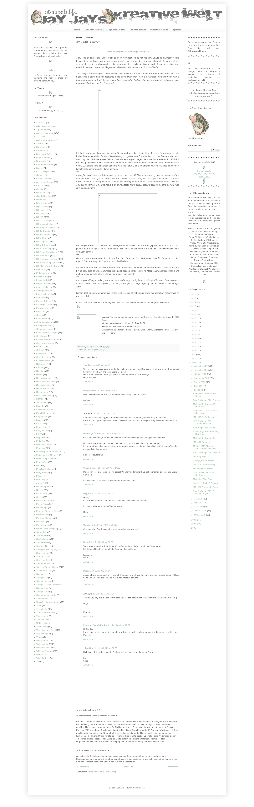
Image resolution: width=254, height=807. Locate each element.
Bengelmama (89, 390)
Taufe (38, 605)
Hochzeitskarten (43, 385)
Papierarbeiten (43, 500)
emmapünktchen (44, 290)
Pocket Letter (42, 514)
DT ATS (39, 217)
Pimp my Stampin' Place (47, 511)
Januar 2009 (200, 515)
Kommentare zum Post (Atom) (102, 772)
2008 (194, 520)
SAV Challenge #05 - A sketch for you (203, 492)
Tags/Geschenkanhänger (48, 602)
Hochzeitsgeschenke (46, 381)
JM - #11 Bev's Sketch (203, 417)
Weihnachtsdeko (44, 647)
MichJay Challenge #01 (204, 438)
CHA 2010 (41, 185)
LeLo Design (42, 423)
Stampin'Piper (90, 468)
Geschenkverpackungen (47, 339)
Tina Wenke (41, 609)
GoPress (40, 350)
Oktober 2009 (200, 374)
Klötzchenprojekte (44, 409)
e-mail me (50, 70)
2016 (194, 334)
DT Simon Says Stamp (46, 252)
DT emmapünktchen (45, 224)
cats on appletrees (45, 182)
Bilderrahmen (42, 157)
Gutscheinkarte (43, 360)
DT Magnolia (42, 241)
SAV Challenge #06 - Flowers (206, 452)
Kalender (40, 406)
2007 (194, 524)
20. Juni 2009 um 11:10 (104, 594)
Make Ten (40, 441)
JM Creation (42, 402)
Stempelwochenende (46, 595)
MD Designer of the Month (48, 451)
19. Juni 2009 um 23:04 (107, 525)
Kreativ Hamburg (44, 413)
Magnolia (104, 350)
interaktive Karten (44, 395)
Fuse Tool (40, 311)
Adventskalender (44, 126)
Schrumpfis (41, 535)
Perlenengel (41, 507)
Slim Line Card (43, 560)
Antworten (88, 381)
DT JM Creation (43, 231)
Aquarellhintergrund (45, 133)
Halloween (41, 364)
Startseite (76, 30)
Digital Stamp (42, 206)
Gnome (39, 346)
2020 (194, 318)
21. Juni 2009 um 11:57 (119, 625)
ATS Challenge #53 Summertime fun (202, 422)
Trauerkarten (42, 616)
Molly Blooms (42, 472)
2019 (194, 322)
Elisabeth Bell (42, 280)
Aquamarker (42, 129)
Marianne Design (44, 444)
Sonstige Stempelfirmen (47, 567)
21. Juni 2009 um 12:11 (106, 648)
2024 (194, 302)
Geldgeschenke (43, 325)
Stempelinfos (42, 588)
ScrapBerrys (42, 542)
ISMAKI (39, 399)
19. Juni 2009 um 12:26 (104, 413)
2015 (194, 338)
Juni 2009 (198, 390)
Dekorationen (42, 203)
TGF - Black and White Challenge (203, 473)
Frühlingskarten (43, 308)
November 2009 (201, 370)
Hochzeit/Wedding (44, 378)
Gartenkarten (42, 318)
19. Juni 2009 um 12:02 (108, 390)
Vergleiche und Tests (46, 630)
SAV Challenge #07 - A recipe (206, 400)
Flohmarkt (41, 297)
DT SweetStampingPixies (48, 262)
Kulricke (40, 420)
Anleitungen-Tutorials (93, 30)
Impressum (176, 30)
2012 (194, 350)
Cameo (39, 175)
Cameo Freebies (44, 178)
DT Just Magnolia (91, 350)
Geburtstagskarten (45, 322)
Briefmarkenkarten (45, 164)
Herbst (39, 374)
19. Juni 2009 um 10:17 (99, 365)
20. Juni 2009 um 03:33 (102, 542)
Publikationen (42, 525)
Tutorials (40, 619)
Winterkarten (42, 658)
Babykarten (41, 147)
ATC (38, 136)
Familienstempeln (44, 294)
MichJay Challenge (45, 469)
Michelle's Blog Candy (203, 479)
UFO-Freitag (42, 623)
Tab (85, 365)
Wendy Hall (89, 525)
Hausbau (40, 371)
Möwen (39, 476)
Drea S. (86, 542)
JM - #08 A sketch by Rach (205, 487)
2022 (194, 310)
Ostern (39, 497)
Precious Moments (45, 518)
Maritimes (40, 448)
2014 (194, 342)
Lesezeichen (42, 427)
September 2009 (202, 378)
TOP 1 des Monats (45, 612)
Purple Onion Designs (46, 528)
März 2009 (199, 506)
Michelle (122, 293)
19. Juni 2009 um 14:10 (109, 468)
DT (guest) (41, 210)
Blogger (140, 788)
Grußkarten (41, 353)
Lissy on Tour (42, 430)
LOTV (39, 434)
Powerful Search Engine (95, 625)
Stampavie (41, 574)
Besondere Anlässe (45, 154)
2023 (194, 306)
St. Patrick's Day (43, 570)
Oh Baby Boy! (199, 456)
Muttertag (40, 479)
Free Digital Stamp (45, 304)
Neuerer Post (83, 767)
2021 (194, 314)
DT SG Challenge (44, 248)
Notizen (39, 490)
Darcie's (40, 199)
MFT (38, 465)
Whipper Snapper (44, 651)
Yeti (38, 661)
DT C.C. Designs (44, 220)
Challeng (166, 267)
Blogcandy (41, 161)
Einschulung (42, 276)
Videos (39, 637)
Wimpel (39, 654)
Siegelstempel (42, 553)
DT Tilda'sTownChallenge (48, 266)
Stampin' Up (42, 577)
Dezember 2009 (201, 366)
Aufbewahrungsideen (46, 140)
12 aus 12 (41, 122)
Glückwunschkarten (45, 343)
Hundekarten (42, 392)
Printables (41, 521)
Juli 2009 (198, 386)
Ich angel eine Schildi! (203, 468)
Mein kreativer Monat (46, 455)
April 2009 (199, 503)
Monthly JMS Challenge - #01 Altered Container (205, 447)
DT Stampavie (43, 255)
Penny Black (42, 504)
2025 (194, 298)
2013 (194, 346)
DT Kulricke (41, 238)
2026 (194, 294)
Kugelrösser (41, 416)
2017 (194, 330)
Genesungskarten (44, 329)
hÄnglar (40, 367)
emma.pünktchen (44, 287)
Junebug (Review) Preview (205, 483)
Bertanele (40, 150)
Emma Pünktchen (44, 283)
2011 (193, 354)
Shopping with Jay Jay (46, 549)
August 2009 (200, 382)
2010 (194, 358)
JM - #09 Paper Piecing (204, 464)
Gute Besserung (43, 357)
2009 (194, 362)
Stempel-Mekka (43, 581)
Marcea (87, 571)
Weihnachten (42, 644)
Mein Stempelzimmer (46, 458)
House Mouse (42, 388)
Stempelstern (42, 591)
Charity (39, 189)
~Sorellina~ (89, 648)
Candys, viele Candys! (203, 460)
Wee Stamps (42, 640)
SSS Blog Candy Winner (204, 427)
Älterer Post (173, 767)
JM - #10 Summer (201, 442)
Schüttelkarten (43, 539)
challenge (149, 280)
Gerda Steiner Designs (46, 332)
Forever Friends (43, 301)
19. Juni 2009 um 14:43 (105, 493)
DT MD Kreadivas (44, 245)
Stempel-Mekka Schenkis (48, 584)
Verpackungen (43, 633)
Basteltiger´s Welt (92, 433)
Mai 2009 (198, 499)
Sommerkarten (43, 563)
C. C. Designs (42, 171)
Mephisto (88, 493)
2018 (194, 326)
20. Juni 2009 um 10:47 (102, 571)
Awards (39, 143)
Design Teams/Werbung (115, 30)
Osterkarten (41, 493)
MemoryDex (42, 462)
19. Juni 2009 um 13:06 (113, 433)
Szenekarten (42, 598)
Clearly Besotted (44, 196)
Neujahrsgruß (42, 486)
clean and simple (44, 192)
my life (39, 483)
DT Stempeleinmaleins (46, 259)
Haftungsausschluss (138, 30)
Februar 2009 (200, 510)
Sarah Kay (41, 532)
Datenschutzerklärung (159, 30)
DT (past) (40, 213)
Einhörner (40, 269)
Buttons (39, 168)
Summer (147, 67)
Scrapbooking (42, 546)
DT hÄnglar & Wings (45, 227)
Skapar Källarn (43, 556)
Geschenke (41, 336)
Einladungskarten (44, 273)
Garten (39, 315)
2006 (194, 528)
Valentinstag (42, 626)
